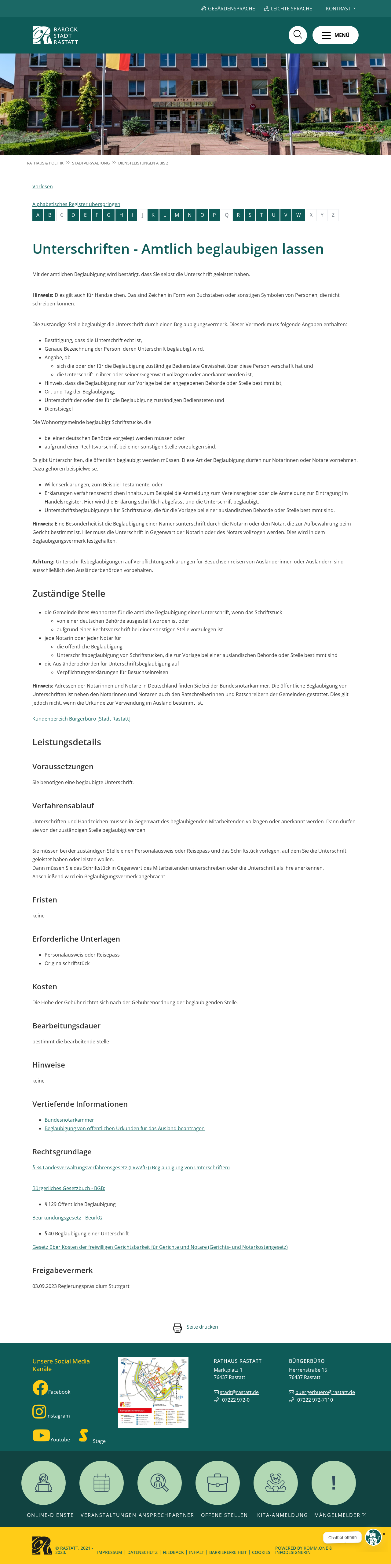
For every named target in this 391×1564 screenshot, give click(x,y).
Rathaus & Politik (45, 163)
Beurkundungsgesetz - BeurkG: (68, 1217)
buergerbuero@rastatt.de (325, 1392)
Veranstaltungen (109, 1515)
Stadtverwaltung (91, 163)
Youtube (60, 1439)
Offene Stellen (224, 1515)
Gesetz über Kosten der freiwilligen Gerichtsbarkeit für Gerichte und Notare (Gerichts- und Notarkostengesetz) (160, 1247)
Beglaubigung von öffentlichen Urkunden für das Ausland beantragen (125, 1128)
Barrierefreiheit (228, 1552)
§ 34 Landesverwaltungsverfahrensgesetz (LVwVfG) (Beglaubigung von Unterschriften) (131, 1167)
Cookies (261, 1552)
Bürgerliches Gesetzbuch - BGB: (68, 1188)
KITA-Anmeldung (282, 1515)
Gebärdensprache (231, 8)
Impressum (109, 1552)
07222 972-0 (236, 1399)
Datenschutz (142, 1552)
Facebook (59, 1392)
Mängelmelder (337, 1515)
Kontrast (338, 8)
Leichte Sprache (291, 8)
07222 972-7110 (315, 1399)
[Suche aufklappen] (298, 35)
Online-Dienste (50, 1515)
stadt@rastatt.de (239, 1392)
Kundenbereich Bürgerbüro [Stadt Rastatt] (81, 718)
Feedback (173, 1552)
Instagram (58, 1415)
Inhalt (196, 1552)
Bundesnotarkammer (69, 1119)
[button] (335, 35)
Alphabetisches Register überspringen (76, 204)
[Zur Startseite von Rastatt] (55, 35)
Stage (99, 1441)
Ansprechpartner (166, 1515)
